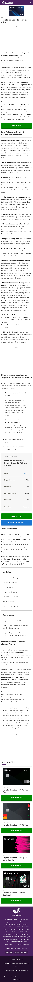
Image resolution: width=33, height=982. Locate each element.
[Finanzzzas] (7, 2)
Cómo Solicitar (16, 125)
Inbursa (26, 473)
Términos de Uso (23, 970)
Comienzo (13, 959)
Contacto (20, 959)
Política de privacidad (11, 970)
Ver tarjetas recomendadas (16, 522)
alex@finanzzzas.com (19, 948)
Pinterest (24, 952)
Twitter (17, 952)
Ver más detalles (16, 798)
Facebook (9, 952)
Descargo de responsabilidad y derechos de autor (16, 965)
